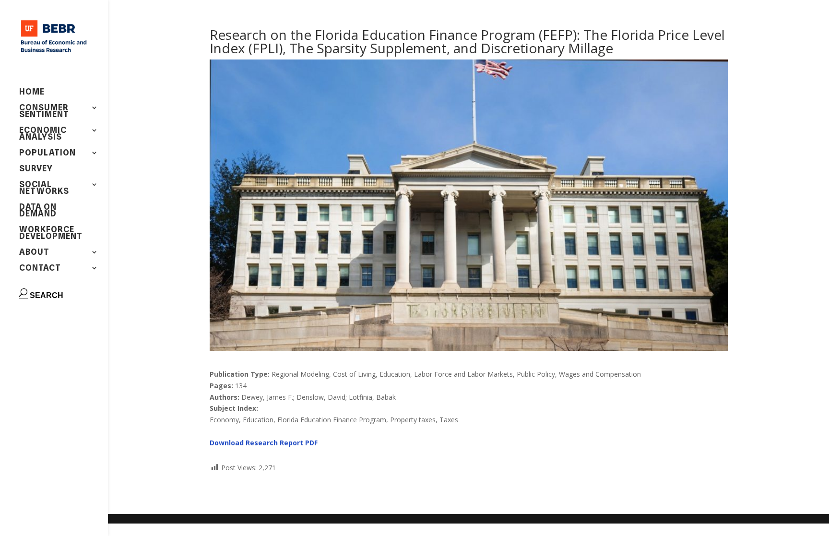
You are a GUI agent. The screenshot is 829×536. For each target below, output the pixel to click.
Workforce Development (51, 233)
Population (47, 153)
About (34, 253)
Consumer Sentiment (44, 111)
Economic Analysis (43, 134)
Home (32, 92)
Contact (40, 268)
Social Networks (44, 188)
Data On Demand (38, 210)
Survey (36, 169)
